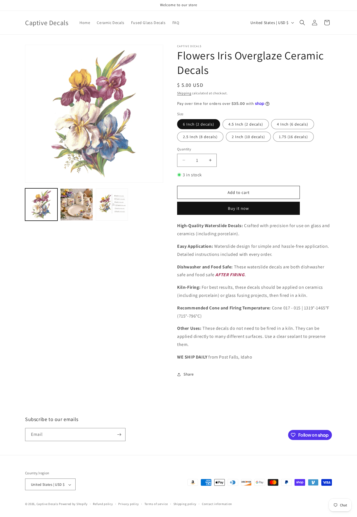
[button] (302, 22)
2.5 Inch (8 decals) (200, 136)
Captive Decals (47, 504)
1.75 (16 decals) (293, 136)
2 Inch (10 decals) (248, 136)
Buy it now (238, 208)
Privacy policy (128, 504)
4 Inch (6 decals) (292, 124)
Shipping (184, 93)
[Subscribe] (119, 434)
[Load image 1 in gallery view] (41, 204)
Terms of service (156, 504)
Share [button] (189, 374)
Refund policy (103, 504)
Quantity (184, 149)
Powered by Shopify (73, 504)
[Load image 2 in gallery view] (76, 204)
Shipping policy (185, 504)
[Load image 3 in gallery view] (112, 204)
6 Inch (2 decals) (198, 124)
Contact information (217, 504)
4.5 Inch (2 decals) (245, 124)
